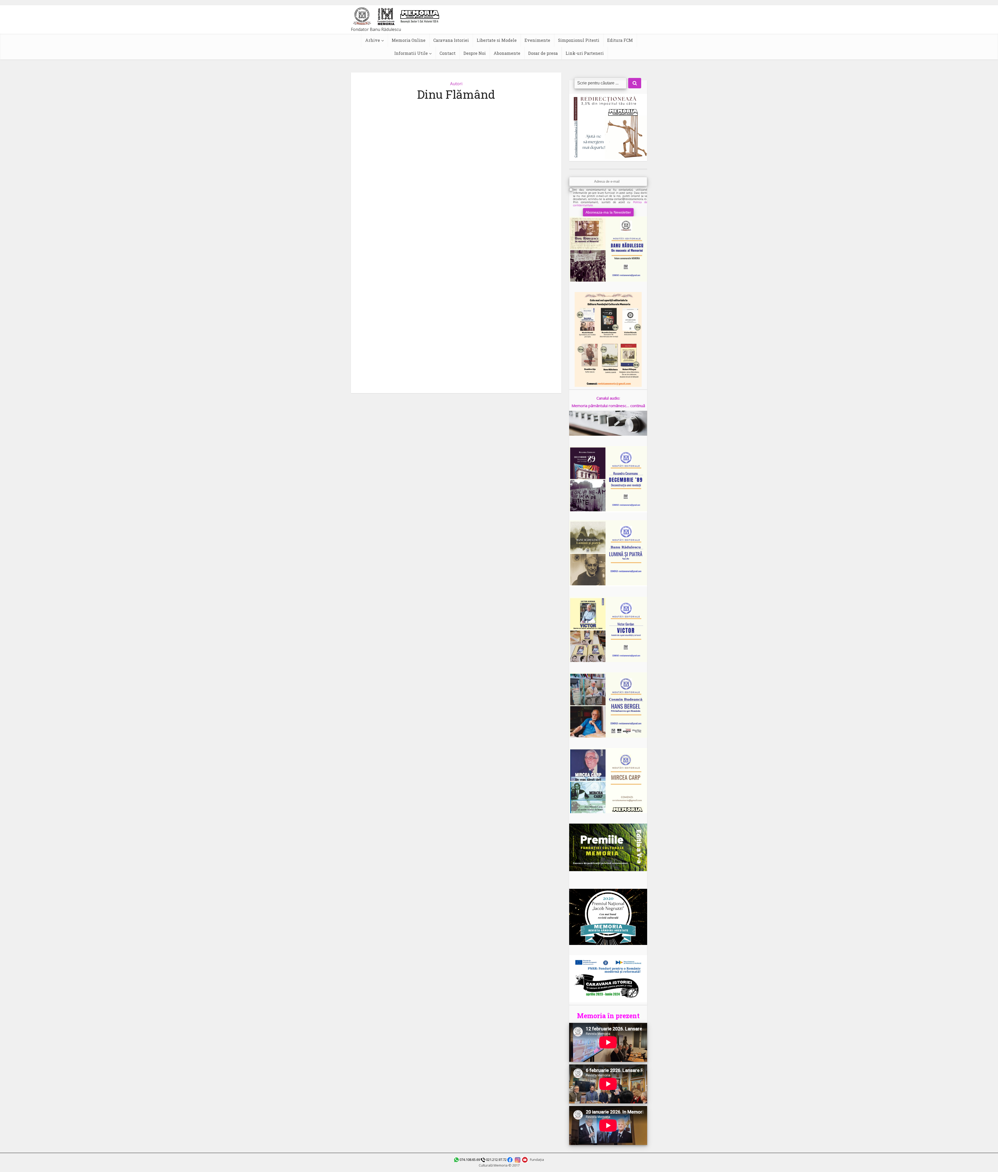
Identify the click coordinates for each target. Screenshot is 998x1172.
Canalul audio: (608, 398)
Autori (456, 84)
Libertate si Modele (497, 40)
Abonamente (507, 53)
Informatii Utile (411, 53)
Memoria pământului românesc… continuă (608, 405)
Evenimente (537, 40)
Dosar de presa (543, 53)
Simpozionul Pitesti (578, 40)
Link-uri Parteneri (585, 53)
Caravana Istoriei (451, 40)
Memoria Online (408, 40)
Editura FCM (620, 40)
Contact (447, 53)
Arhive (372, 40)
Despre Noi (474, 53)
